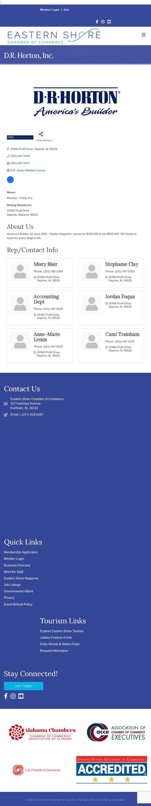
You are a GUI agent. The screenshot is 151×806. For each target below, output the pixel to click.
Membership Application (21, 552)
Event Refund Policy (18, 604)
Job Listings (12, 585)
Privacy (9, 598)
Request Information (54, 651)
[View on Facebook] (10, 182)
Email (14, 414)
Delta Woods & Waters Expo (60, 644)
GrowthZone (119, 800)
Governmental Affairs (18, 591)
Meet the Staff (13, 572)
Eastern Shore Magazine (21, 578)
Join (66, 9)
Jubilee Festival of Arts (56, 637)
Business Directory (17, 565)
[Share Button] (40, 133)
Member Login (49, 9)
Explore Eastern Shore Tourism (62, 631)
